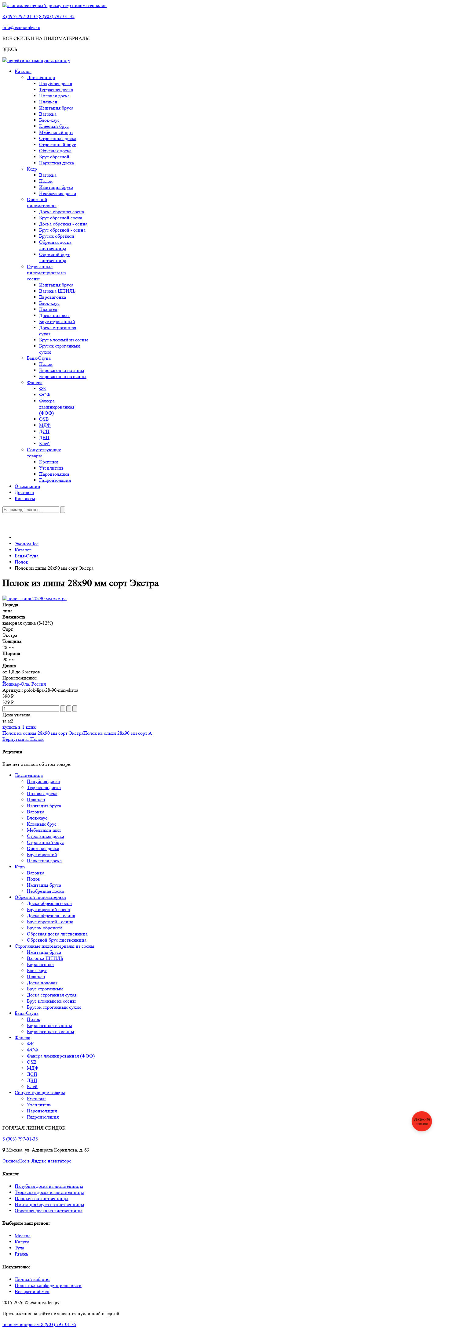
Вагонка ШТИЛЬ (57, 291)
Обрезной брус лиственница (54, 257)
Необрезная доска (57, 193)
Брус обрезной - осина (62, 230)
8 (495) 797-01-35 (20, 16)
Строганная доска (57, 138)
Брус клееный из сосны (63, 340)
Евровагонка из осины (62, 376)
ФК (42, 388)
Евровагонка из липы (61, 370)
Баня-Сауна (39, 358)
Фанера (34, 382)
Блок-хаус (49, 120)
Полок (46, 181)
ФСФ (44, 395)
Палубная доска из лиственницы (49, 1186)
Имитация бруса (56, 108)
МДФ (45, 425)
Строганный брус (57, 144)
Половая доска (54, 96)
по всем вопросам (39, 1324)
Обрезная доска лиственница (55, 245)
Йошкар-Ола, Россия (24, 684)
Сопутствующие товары (40, 1092)
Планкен (48, 102)
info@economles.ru (21, 27)
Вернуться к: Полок (23, 739)
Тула (19, 1248)
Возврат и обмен (32, 1291)
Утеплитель (51, 468)
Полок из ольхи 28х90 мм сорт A (117, 733)
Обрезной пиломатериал (42, 202)
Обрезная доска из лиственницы (48, 1210)
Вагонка (48, 114)
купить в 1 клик (19, 727)
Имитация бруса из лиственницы (49, 1204)
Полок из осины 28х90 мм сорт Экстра (42, 733)
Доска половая (54, 315)
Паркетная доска (56, 163)
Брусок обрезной (56, 236)
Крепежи (48, 462)
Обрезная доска (55, 150)
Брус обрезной (54, 157)
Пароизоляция (54, 474)
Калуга (22, 1242)
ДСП (44, 431)
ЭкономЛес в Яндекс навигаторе (36, 1161)
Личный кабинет (32, 1279)
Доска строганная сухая (51, 995)
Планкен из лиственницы (41, 1198)
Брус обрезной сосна (60, 218)
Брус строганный (57, 321)
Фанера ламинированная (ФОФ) (56, 407)
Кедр (32, 169)
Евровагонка (52, 297)
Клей (44, 443)
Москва (23, 1235)
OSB (44, 419)
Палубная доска (55, 83)
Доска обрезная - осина (63, 224)
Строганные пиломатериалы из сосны (46, 273)
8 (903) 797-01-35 (57, 16)
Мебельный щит (56, 132)
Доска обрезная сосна (61, 211)
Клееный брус (54, 126)
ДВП (44, 437)
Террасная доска (56, 89)
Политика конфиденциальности (48, 1285)
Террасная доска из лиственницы (49, 1192)
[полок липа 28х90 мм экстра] (34, 598)
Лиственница (41, 77)
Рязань (21, 1254)
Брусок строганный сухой (54, 1007)
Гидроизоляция (55, 480)
